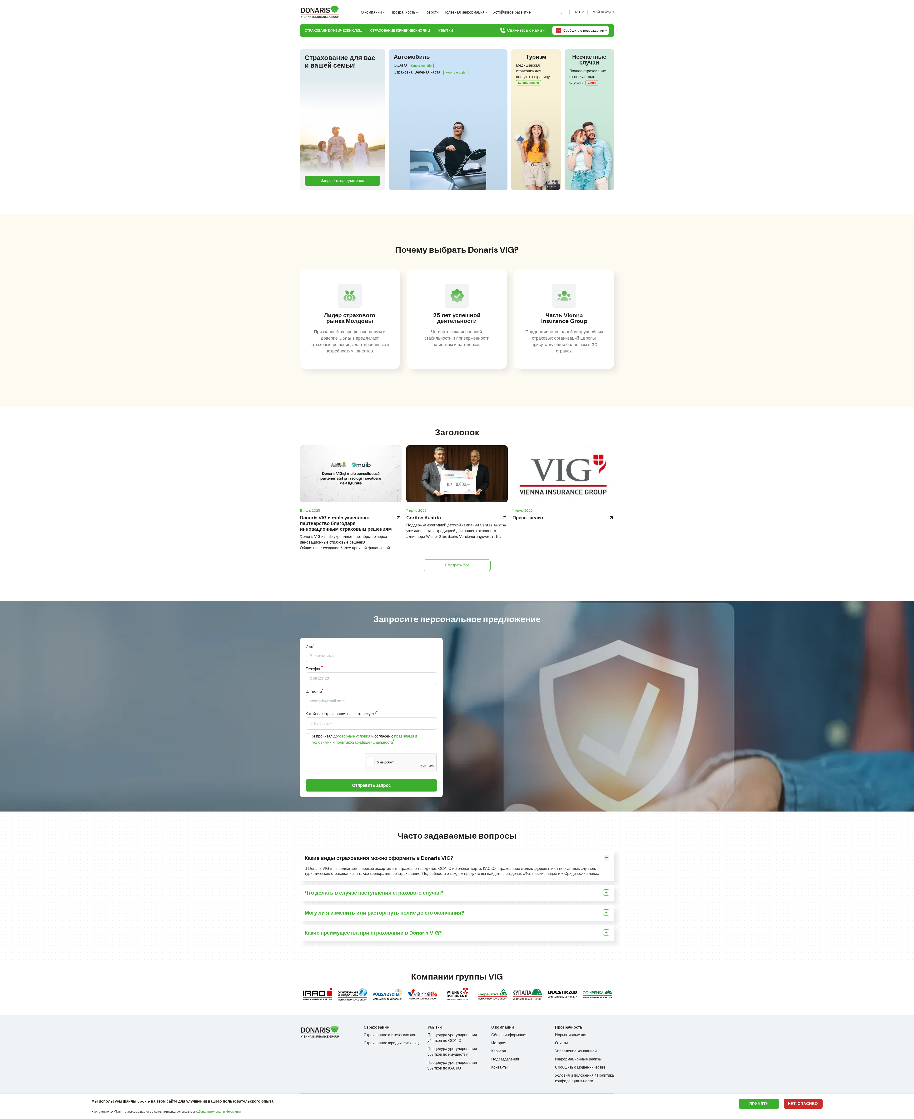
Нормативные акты (572, 1034)
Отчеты (561, 1042)
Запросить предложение (342, 180)
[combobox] (371, 723)
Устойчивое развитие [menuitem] (512, 12)
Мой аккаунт (603, 12)
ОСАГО (400, 65)
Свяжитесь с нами (524, 30)
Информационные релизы (578, 1059)
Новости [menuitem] (431, 12)
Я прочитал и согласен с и (364, 739)
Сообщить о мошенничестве (580, 1067)
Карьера (498, 1051)
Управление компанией (576, 1051)
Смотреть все (457, 565)
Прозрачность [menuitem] (402, 12)
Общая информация (509, 1034)
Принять (759, 1103)
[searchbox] (340, 723)
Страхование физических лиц (333, 30)
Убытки (445, 30)
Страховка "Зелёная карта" (418, 72)
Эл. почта (314, 691)
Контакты (499, 1067)
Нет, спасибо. (803, 1103)
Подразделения (505, 1059)
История (498, 1042)
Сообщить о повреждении (583, 30)
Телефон (313, 668)
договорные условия (351, 736)
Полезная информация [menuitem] (464, 12)
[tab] (457, 858)
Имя (309, 646)
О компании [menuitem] (371, 12)
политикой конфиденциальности (364, 742)
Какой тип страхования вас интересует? (341, 713)
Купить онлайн (421, 66)
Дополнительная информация (219, 1112)
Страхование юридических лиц (400, 30)
